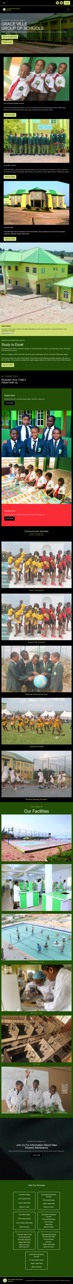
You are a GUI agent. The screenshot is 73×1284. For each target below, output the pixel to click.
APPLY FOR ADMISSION (10, 37)
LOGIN (67, 3)
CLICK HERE (9, 403)
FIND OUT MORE (10, 115)
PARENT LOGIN (7, 42)
